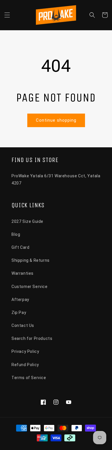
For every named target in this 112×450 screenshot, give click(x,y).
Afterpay (20, 299)
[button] (7, 15)
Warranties (22, 273)
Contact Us (22, 325)
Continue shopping (56, 120)
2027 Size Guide (27, 221)
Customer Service (29, 286)
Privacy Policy (25, 351)
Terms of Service (28, 377)
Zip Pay (18, 312)
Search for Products (31, 338)
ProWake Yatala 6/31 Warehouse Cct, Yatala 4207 (56, 179)
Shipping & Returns (30, 260)
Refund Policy (25, 364)
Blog (15, 234)
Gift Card (20, 247)
